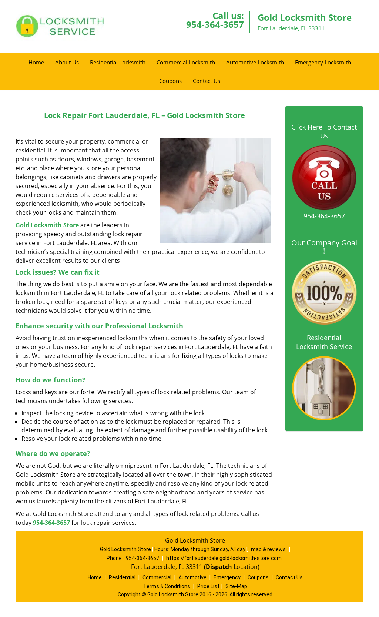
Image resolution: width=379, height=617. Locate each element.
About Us (67, 62)
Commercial (156, 577)
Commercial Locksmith (186, 62)
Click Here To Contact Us (324, 131)
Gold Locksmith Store (47, 225)
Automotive (192, 577)
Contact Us (206, 80)
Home (36, 62)
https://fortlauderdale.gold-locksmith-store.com (224, 558)
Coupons (170, 80)
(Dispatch (219, 567)
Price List (208, 586)
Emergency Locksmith (323, 62)
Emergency (227, 577)
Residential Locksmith (117, 62)
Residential (122, 577)
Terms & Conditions (166, 586)
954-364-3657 (215, 24)
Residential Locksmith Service (324, 342)
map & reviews (269, 549)
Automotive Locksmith (255, 62)
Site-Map (236, 586)
